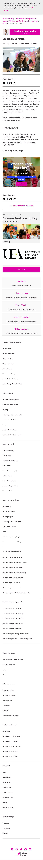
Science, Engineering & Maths (12, 435)
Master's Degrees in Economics (12, 588)
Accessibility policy (8, 797)
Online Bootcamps (8, 364)
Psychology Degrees (9, 511)
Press (4, 670)
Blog (4, 675)
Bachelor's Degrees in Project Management (16, 634)
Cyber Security (7, 476)
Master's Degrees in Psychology (12, 557)
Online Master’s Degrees (10, 374)
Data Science (7, 466)
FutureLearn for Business (10, 741)
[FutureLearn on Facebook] (12, 849)
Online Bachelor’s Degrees (11, 379)
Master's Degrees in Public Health (13, 578)
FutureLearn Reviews (9, 695)
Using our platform (8, 690)
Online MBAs (7, 506)
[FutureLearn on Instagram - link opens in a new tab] (16, 849)
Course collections (8, 491)
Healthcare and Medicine (10, 405)
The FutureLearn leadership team (13, 660)
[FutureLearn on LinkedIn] (30, 849)
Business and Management (11, 399)
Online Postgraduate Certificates (13, 384)
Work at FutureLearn (9, 665)
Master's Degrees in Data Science (13, 567)
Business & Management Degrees (13, 542)
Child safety (6, 823)
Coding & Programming (10, 486)
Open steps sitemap (9, 807)
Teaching (11, 19)
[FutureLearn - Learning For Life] (21, 854)
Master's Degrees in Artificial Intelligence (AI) (16, 593)
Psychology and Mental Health (12, 415)
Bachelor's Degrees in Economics (13, 623)
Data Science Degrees (9, 527)
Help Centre (6, 828)
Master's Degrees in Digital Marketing (14, 573)
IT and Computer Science (10, 420)
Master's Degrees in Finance (11, 583)
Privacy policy (7, 777)
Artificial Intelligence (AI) (10, 461)
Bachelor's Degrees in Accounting (13, 618)
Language (6, 425)
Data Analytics (7, 455)
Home (5, 19)
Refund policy (7, 782)
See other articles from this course (21, 206)
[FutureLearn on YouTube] (25, 849)
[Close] (40, 3)
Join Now (21, 269)
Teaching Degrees (8, 517)
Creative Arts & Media (9, 430)
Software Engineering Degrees (12, 537)
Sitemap (5, 802)
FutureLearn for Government (11, 746)
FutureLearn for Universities (11, 736)
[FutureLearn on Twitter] (21, 849)
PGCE (4, 532)
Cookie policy (7, 787)
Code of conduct (8, 792)
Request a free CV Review (10, 716)
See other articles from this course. (25, 32)
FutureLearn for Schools (10, 751)
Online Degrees (7, 369)
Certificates (6, 705)
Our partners (7, 731)
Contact (5, 833)
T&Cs (4, 772)
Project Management (9, 481)
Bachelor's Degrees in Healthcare (13, 608)
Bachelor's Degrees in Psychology (13, 613)
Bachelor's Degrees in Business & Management (17, 639)
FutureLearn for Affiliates (10, 756)
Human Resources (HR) (10, 471)
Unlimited (5, 711)
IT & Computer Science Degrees (12, 522)
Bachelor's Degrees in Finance (12, 628)
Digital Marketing (8, 450)
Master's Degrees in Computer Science (14, 562)
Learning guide (7, 700)
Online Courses (7, 349)
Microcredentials (8, 359)
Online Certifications (9, 354)
